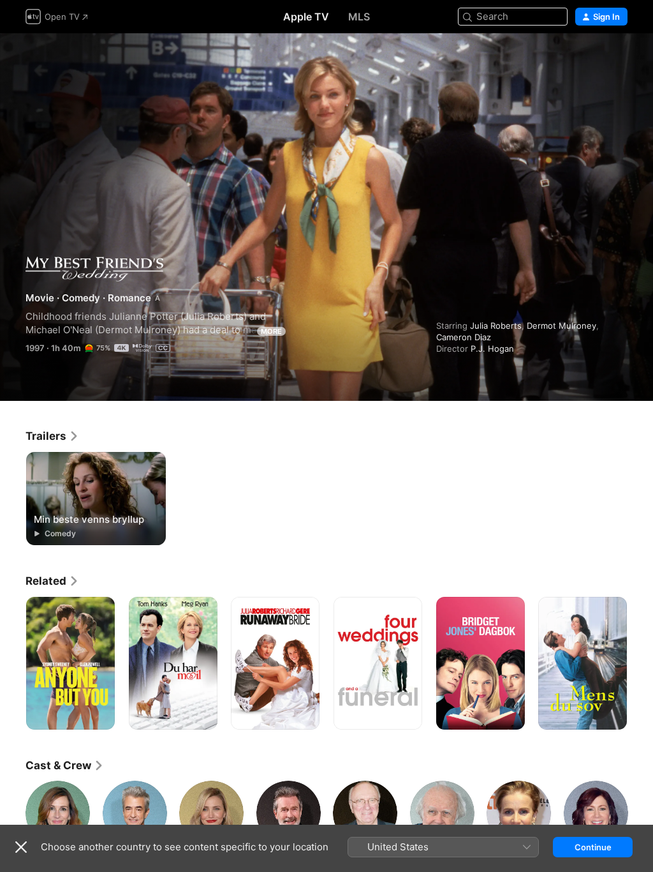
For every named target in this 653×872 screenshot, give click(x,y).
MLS (359, 16)
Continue (593, 847)
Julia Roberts (496, 325)
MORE (271, 331)
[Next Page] (640, 663)
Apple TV (306, 16)
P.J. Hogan (492, 348)
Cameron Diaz (463, 337)
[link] (52, 436)
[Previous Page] (13, 663)
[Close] (21, 847)
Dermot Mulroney (561, 325)
